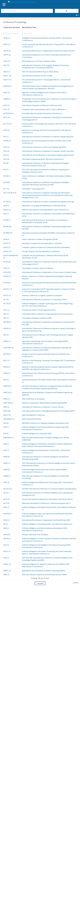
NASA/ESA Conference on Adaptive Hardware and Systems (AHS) (45, 423)
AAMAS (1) (7, 99)
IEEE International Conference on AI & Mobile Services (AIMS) (44, 575)
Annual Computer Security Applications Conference (41, 251)
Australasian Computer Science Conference (38, 268)
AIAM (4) (6, 457)
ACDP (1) (6, 130)
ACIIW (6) (6, 182)
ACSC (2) (6, 268)
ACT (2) (6, 299)
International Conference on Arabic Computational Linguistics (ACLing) (48, 202)
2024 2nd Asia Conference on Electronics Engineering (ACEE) (44, 147)
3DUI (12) (6, 61)
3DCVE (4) (6, 51)
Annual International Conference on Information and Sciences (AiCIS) (47, 499)
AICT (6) (6, 503)
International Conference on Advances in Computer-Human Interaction (48, 151)
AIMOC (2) (7, 571)
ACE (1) (5, 137)
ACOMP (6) (7, 226)
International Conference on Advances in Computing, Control (44, 299)
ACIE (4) (6, 159)
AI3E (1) (6, 427)
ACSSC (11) (7, 295)
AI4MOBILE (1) (8, 438)
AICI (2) (5, 493)
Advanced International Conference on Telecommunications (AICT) (46, 503)
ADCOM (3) (7, 322)
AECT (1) (6, 360)
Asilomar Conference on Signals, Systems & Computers (42, 295)
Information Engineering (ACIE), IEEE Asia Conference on (43, 159)
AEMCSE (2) (7, 392)
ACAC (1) (6, 105)
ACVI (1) (6, 310)
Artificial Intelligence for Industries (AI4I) (36, 433)
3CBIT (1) (6, 44)
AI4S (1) (6, 444)
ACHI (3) (6, 151)
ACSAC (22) (7, 251)
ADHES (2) (7, 328)
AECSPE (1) (7, 354)
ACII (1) (5, 169)
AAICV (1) (6, 92)
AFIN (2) (6, 407)
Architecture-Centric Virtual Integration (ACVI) (39, 310)
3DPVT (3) (7, 55)
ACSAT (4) (6, 262)
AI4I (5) (5, 433)
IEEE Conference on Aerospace (33, 399)
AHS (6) (6, 423)
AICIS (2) (6, 499)
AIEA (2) (6, 528)
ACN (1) (6, 214)
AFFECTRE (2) (8, 403)
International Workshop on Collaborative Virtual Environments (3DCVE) (48, 51)
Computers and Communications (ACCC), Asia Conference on (44, 109)
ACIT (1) (6, 189)
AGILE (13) (7, 415)
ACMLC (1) (7, 210)
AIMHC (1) (7, 564)
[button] (77, 15)
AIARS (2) (6, 469)
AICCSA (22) (7, 489)
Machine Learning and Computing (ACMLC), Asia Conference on (45, 210)
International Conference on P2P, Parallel (37, 76)
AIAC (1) (6, 450)
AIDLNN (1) (7, 514)
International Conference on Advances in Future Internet (43, 407)
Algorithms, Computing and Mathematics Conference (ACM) (44, 206)
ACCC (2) (6, 109)
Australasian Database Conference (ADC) (37, 318)
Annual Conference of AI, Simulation (35, 534)
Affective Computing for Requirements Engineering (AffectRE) (44, 403)
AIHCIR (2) (7, 538)
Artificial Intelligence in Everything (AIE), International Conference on (47, 524)
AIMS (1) (6, 575)
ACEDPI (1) (7, 141)
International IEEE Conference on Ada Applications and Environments (47, 314)
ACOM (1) (6, 220)
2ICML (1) (6, 38)
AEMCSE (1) (7, 386)
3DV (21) (6, 65)
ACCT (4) (6, 117)
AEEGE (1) (6, 373)
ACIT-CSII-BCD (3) (9, 193)
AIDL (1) (6, 507)
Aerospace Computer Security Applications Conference (42, 243)
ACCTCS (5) (7, 124)
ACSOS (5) (6, 283)
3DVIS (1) (6, 72)
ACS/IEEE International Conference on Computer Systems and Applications (49, 489)
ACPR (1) (6, 239)
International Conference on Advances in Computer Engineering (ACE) (47, 137)
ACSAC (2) (6, 247)
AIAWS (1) (6, 476)
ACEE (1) (6, 147)
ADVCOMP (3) (8, 348)
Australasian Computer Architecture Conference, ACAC (42, 105)
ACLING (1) (7, 202)
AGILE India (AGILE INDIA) (31, 419)
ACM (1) (6, 206)
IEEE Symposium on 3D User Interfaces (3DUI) (39, 61)
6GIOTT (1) (7, 80)
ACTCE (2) (6, 303)
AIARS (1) (6, 463)
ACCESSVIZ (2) (8, 113)
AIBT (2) (6, 482)
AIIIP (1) (6, 545)
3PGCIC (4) (7, 76)
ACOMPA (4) (7, 233)
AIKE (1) (6, 558)
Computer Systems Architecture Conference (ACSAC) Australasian (46, 247)
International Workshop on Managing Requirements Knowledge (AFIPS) (48, 411)
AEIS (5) (6, 380)
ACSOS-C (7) (7, 289)
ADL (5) (6, 335)
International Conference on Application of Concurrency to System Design (49, 272)
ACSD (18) (6, 272)
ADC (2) (6, 318)
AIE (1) (5, 524)
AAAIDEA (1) (7, 86)
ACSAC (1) (6, 243)
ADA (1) (6, 314)
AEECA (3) (6, 367)
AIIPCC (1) (6, 551)
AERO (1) (6, 399)
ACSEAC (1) (7, 276)
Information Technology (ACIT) (33, 189)
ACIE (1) (6, 155)
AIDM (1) (6, 520)
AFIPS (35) (7, 411)
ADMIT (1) (7, 341)
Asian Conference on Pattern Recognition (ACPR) (40, 239)
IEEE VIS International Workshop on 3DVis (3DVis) (40, 72)
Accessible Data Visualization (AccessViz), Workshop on (42, 113)
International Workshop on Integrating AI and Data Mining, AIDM (46, 520)
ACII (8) (5, 163)
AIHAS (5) (6, 534)
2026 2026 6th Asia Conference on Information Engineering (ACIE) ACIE (48, 155)
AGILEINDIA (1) (8, 419)
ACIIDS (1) (7, 176)
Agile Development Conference (33, 415)
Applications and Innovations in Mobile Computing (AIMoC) (43, 571)
